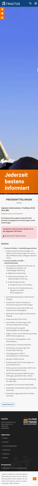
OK (35, 478)
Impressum (6, 454)
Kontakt (5, 438)
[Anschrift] (2, 9)
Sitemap (5, 458)
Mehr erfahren (14, 483)
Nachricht (6, 442)
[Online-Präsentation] (2, 18)
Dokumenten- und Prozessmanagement (15, 468)
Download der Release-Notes (15, 236)
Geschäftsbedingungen (10, 446)
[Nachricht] (2, 13)
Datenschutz (6, 450)
